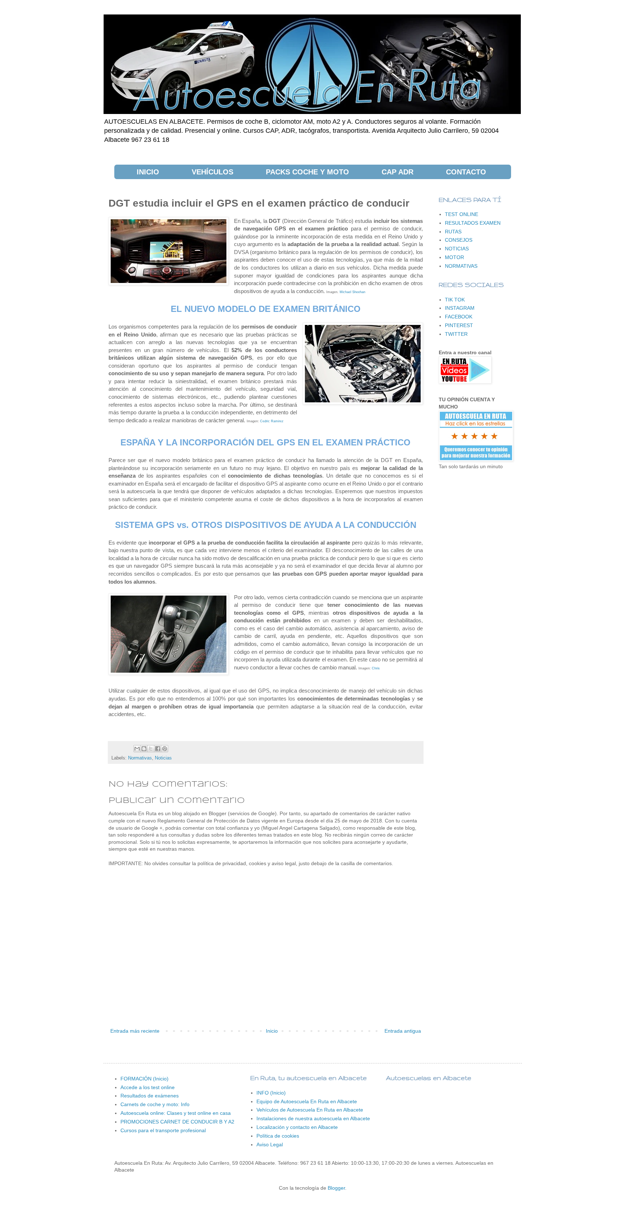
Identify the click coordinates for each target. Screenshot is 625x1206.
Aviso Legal (269, 1144)
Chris (376, 668)
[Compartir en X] (150, 748)
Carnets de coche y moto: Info (155, 1104)
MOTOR (454, 257)
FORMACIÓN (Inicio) (144, 1079)
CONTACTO (466, 172)
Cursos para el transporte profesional (163, 1130)
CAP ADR (397, 172)
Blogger (336, 1188)
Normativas (140, 758)
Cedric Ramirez (272, 421)
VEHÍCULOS (212, 172)
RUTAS (453, 231)
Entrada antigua (402, 1031)
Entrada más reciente (135, 1031)
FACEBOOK (458, 317)
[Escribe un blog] (144, 748)
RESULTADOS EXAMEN (473, 223)
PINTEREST (459, 325)
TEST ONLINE (461, 214)
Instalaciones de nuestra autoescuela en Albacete (313, 1118)
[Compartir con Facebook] (157, 748)
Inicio (272, 1031)
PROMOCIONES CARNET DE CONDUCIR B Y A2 (177, 1122)
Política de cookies (277, 1136)
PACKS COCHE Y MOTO (307, 172)
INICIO (148, 172)
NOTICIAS (457, 248)
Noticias (163, 758)
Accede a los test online (147, 1087)
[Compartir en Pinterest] (164, 748)
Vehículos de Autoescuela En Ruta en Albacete (309, 1110)
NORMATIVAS (461, 266)
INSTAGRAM (460, 308)
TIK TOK (455, 299)
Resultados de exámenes (149, 1096)
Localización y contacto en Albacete (297, 1127)
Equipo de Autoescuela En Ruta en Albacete (306, 1101)
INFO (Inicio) (271, 1093)
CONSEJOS (458, 240)
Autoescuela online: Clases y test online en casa (175, 1113)
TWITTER (456, 334)
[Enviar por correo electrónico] (137, 748)
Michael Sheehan (352, 292)
